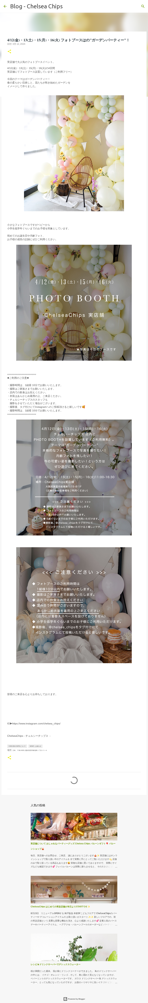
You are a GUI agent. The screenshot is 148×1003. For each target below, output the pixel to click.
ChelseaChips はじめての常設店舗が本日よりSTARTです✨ (60, 906)
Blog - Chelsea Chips (36, 6)
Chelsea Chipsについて (17, 746)
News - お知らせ (35, 746)
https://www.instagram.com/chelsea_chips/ (36, 723)
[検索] (68, 6)
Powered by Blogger (76, 999)
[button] (9, 51)
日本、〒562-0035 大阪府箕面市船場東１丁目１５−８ (30, 750)
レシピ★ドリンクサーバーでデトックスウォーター (55, 964)
